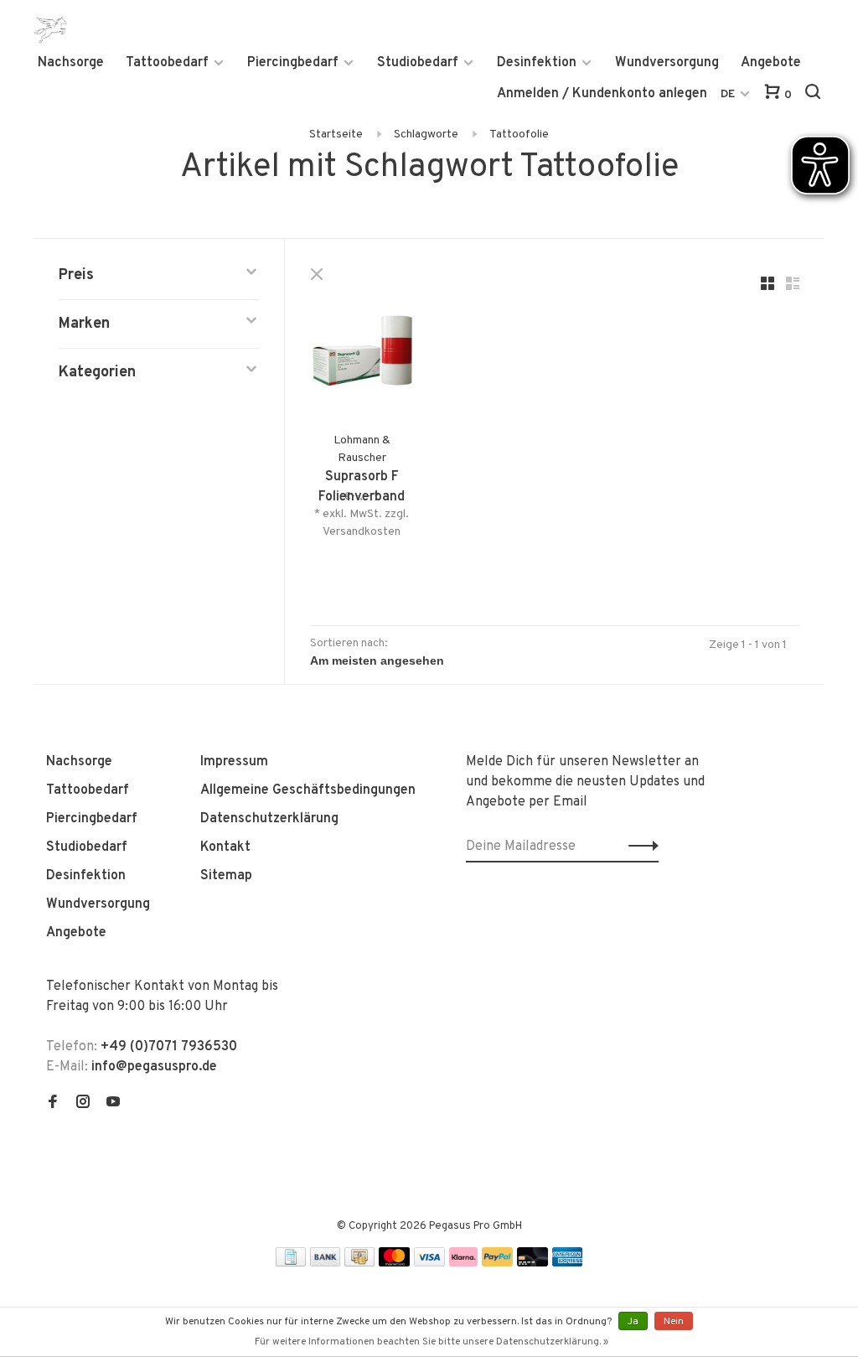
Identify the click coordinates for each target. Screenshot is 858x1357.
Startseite (336, 134)
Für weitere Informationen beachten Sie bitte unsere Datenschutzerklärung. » (431, 1342)
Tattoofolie (519, 134)
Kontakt (225, 847)
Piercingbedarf (293, 62)
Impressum (234, 762)
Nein (674, 1322)
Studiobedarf (417, 62)
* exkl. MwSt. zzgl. (361, 514)
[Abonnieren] (639, 846)
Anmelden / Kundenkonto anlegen (602, 93)
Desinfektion (536, 62)
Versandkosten (362, 532)
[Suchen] (814, 95)
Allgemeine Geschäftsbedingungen (308, 790)
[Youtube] (113, 1103)
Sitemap (226, 876)
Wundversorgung (667, 62)
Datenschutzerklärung (269, 819)
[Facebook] (52, 1103)
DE (728, 94)
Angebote (771, 62)
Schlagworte (426, 134)
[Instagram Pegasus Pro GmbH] (83, 1103)
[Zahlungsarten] (291, 1263)
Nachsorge (71, 62)
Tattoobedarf (167, 62)
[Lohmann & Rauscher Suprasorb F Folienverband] (362, 359)
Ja (633, 1322)
